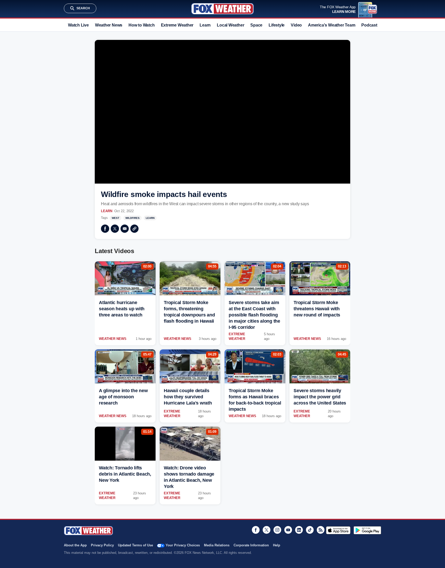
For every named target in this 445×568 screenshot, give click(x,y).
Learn (205, 25)
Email (125, 229)
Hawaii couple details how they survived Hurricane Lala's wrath (188, 397)
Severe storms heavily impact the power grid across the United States (320, 397)
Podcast (369, 25)
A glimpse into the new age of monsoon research (123, 397)
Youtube (288, 530)
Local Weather (230, 25)
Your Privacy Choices (183, 545)
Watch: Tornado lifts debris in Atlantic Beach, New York (125, 474)
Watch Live (78, 25)
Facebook (105, 229)
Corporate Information (251, 545)
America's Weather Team (331, 25)
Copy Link (134, 229)
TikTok (310, 530)
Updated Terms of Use (135, 545)
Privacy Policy (102, 545)
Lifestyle (277, 25)
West (115, 218)
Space (256, 25)
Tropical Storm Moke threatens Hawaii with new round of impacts (317, 308)
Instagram (277, 530)
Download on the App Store (338, 530)
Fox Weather (222, 8)
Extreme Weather (177, 25)
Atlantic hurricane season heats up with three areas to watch (121, 308)
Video (296, 25)
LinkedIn (299, 530)
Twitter (115, 229)
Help (276, 545)
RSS (320, 530)
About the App (75, 545)
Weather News (108, 25)
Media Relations (216, 545)
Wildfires (132, 218)
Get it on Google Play (367, 530)
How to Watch (142, 25)
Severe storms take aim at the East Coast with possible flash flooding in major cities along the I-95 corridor (254, 315)
